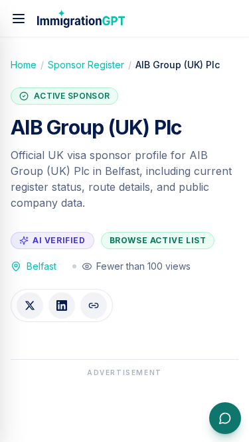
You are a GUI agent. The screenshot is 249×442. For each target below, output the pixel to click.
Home (24, 64)
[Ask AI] (225, 418)
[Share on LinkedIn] (61, 305)
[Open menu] (18, 18)
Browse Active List (158, 240)
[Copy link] (93, 305)
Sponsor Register (86, 64)
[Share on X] (30, 305)
